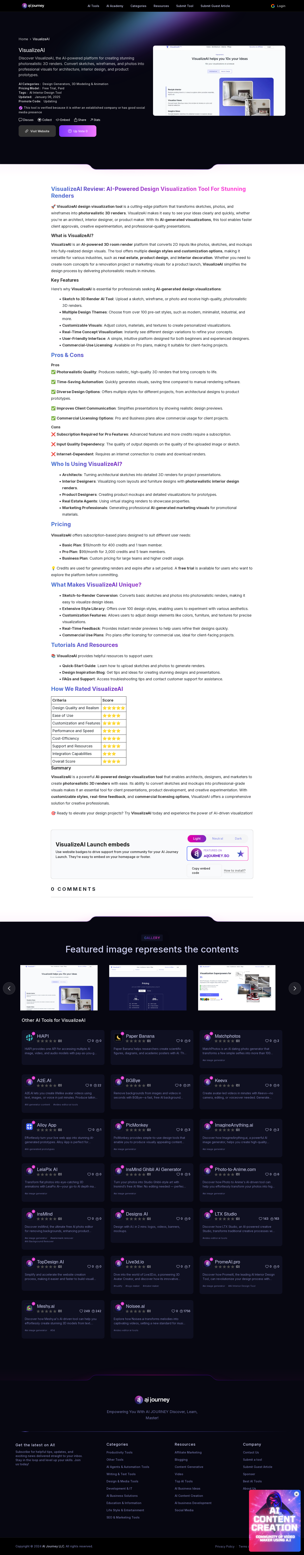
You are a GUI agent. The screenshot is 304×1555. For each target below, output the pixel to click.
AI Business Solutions (122, 1495)
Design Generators (56, 84)
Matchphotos (228, 1035)
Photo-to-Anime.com (235, 1169)
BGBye (133, 1080)
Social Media (184, 1510)
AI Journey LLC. (54, 1546)
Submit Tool (184, 6)
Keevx (221, 1080)
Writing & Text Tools (121, 1474)
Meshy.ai (46, 1305)
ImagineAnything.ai (234, 1124)
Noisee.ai (135, 1305)
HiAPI (43, 1035)
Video (179, 1474)
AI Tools (93, 6)
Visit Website (39, 131)
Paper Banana (140, 1035)
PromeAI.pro (227, 1261)
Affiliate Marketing (188, 1452)
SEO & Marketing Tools (123, 1517)
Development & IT (119, 1488)
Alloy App (46, 1124)
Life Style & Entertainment (125, 1510)
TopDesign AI (50, 1261)
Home (23, 39)
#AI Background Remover (39, 1241)
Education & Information (124, 1503)
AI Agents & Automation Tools (128, 1467)
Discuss (28, 120)
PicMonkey (137, 1124)
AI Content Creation (189, 1495)
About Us (249, 1488)
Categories (138, 6)
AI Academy (115, 6)
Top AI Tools (184, 1481)
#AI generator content (37, 1104)
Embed (65, 120)
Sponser (249, 1474)
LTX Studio (226, 1213)
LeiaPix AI (47, 1169)
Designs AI (137, 1213)
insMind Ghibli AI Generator (153, 1169)
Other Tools (115, 1459)
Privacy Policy (225, 1546)
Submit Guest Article (215, 6)
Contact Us (251, 1452)
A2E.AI (44, 1080)
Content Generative (189, 1467)
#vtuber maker (151, 1285)
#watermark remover (61, 1238)
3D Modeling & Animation (90, 84)
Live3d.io (135, 1261)
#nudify (118, 1285)
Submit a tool (252, 1459)
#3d (52, 1330)
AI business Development (193, 1503)
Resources (161, 6)
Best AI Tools (252, 1481)
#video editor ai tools (65, 1104)
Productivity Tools (120, 1452)
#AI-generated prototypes (40, 1149)
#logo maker (133, 1285)
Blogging (181, 1459)
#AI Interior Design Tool (241, 1285)
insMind (45, 1213)
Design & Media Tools (122, 1481)
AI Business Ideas (187, 1488)
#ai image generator (214, 1060)
